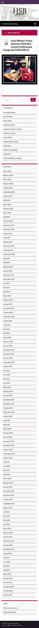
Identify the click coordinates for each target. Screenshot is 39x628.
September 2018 (9, 254)
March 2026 (7, 171)
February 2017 (8, 300)
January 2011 (7, 582)
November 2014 (8, 404)
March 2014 (7, 429)
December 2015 (8, 350)
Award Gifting (8, 117)
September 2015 (9, 362)
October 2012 (8, 499)
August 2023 (7, 196)
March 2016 (7, 337)
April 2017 (6, 292)
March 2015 (7, 387)
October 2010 (8, 591)
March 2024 (7, 179)
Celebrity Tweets (9, 133)
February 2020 (8, 221)
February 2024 (8, 184)
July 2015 (6, 371)
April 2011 (6, 570)
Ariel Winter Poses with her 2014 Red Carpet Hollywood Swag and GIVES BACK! (17, 45)
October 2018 (8, 250)
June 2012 (6, 516)
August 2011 (7, 553)
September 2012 (9, 503)
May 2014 (6, 425)
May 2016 (6, 329)
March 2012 (7, 528)
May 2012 (6, 520)
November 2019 (8, 225)
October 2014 (8, 408)
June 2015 (6, 375)
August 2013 (7, 458)
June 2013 (6, 466)
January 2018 (7, 271)
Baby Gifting (7, 121)
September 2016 (9, 316)
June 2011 (6, 562)
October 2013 (8, 449)
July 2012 (6, 512)
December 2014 (8, 400)
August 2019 (7, 233)
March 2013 (7, 479)
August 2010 (7, 595)
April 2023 (6, 200)
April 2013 (6, 474)
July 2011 (6, 557)
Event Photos (8, 137)
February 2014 (8, 433)
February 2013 (8, 483)
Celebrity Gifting (9, 125)
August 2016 (7, 321)
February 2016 (8, 341)
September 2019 (9, 229)
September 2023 (9, 192)
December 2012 (8, 491)
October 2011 (8, 545)
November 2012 (8, 495)
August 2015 (7, 366)
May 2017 (6, 287)
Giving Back (7, 146)
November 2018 (8, 246)
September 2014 (9, 412)
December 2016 (8, 308)
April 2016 (6, 333)
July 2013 (6, 462)
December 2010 (8, 587)
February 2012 (8, 533)
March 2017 (7, 296)
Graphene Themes (16, 625)
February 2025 (8, 175)
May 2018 (6, 262)
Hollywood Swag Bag (10, 24)
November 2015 (8, 354)
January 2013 (7, 487)
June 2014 (6, 420)
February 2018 (8, 267)
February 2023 (8, 208)
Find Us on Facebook (10, 608)
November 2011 (8, 541)
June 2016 (6, 325)
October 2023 (8, 188)
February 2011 (8, 578)
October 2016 (8, 312)
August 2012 (7, 508)
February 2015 (8, 391)
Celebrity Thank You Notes (12, 129)
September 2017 (9, 279)
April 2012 (6, 524)
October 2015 (8, 358)
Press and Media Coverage (12, 158)
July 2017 (6, 283)
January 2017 (7, 304)
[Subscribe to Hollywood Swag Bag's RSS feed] (3, 1)
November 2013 (8, 445)
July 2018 (6, 258)
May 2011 (6, 566)
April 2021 (6, 217)
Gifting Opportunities (10, 141)
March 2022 (7, 213)
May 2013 (6, 470)
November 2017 (8, 275)
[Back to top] (34, 623)
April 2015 (6, 383)
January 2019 (7, 242)
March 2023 (7, 204)
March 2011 (7, 574)
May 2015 (6, 379)
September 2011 (9, 549)
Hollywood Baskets (9, 612)
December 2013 (8, 441)
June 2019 (6, 238)
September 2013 (9, 454)
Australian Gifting (9, 112)
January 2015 (7, 395)
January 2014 (7, 437)
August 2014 (7, 416)
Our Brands (7, 154)
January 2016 (7, 346)
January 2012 (7, 537)
